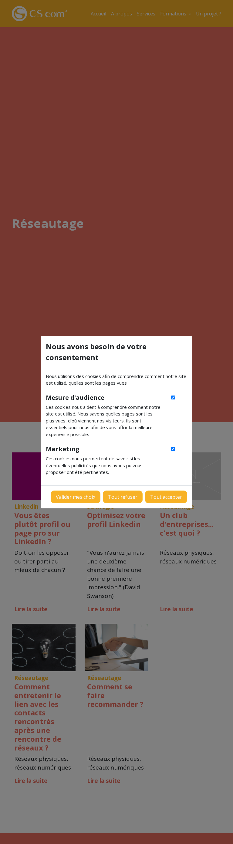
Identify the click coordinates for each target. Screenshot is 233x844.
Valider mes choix (75, 497)
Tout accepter (166, 497)
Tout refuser (122, 497)
